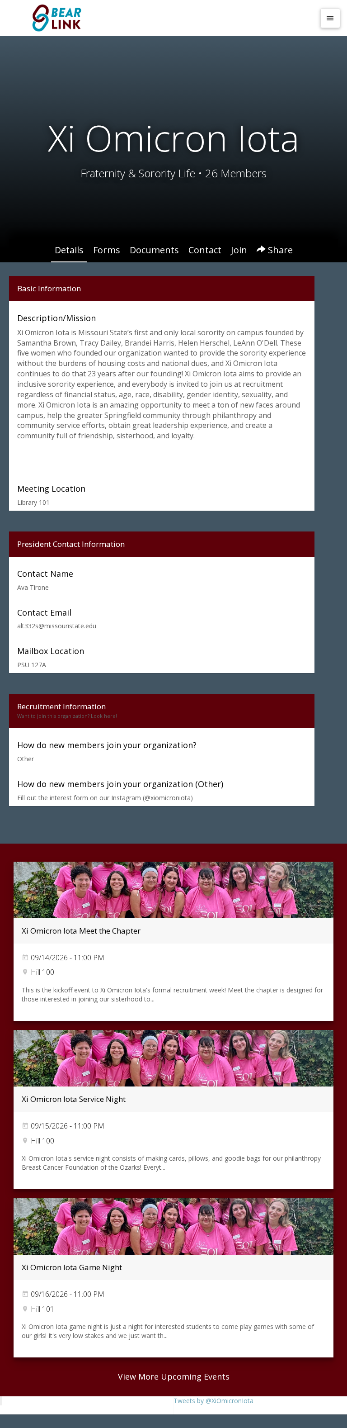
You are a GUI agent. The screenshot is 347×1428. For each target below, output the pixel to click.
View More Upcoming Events (174, 1376)
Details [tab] (69, 250)
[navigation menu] (330, 18)
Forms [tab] (106, 250)
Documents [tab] (154, 250)
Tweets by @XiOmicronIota (213, 1400)
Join (239, 250)
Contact (204, 250)
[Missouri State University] (161, 18)
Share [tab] (279, 250)
